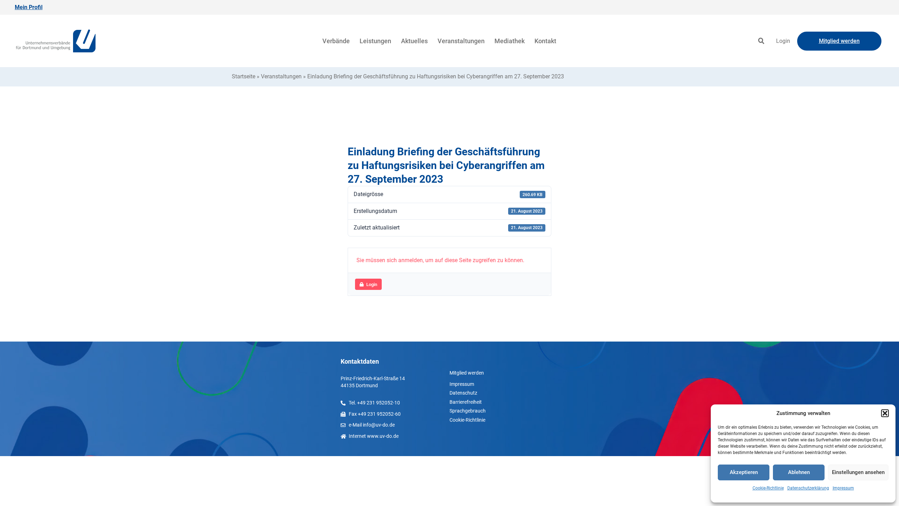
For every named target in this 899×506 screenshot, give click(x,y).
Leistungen (375, 41)
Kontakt (545, 41)
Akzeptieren (744, 472)
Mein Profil (28, 7)
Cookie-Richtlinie (768, 488)
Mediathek (509, 41)
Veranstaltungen (461, 41)
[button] (884, 413)
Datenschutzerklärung (808, 488)
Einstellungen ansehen (858, 472)
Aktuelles (414, 41)
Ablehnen (799, 472)
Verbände (336, 41)
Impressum (843, 488)
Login (783, 41)
